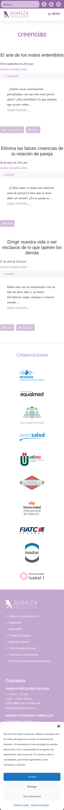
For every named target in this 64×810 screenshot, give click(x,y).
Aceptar (32, 776)
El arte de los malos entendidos (32, 55)
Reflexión (27, 327)
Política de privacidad (40, 805)
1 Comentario (11, 76)
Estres (9, 327)
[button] (58, 726)
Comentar (9, 174)
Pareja (34, 129)
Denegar (32, 786)
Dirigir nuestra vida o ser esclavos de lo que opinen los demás (32, 247)
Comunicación (14, 129)
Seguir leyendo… (18, 109)
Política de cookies (21, 805)
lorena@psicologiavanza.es (20, 707)
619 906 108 (33, 703)
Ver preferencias (32, 796)
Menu (56, 13)
